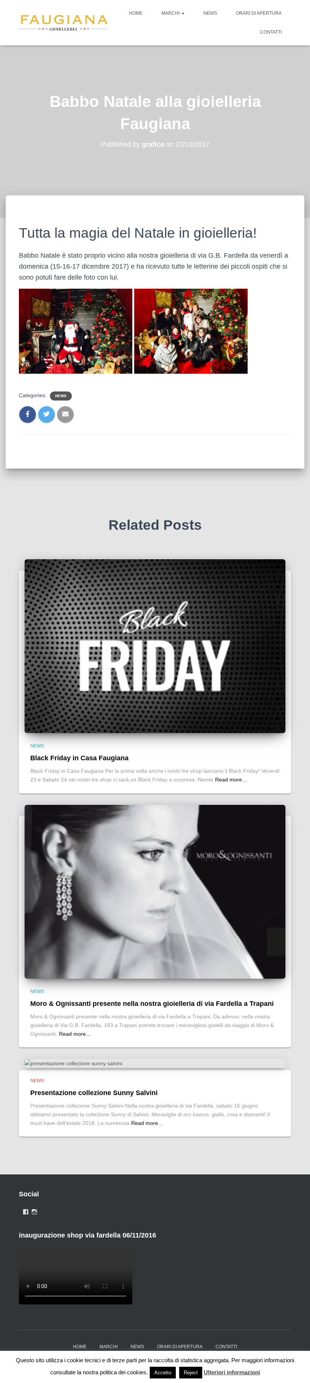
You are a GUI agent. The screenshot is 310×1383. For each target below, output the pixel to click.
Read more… (231, 780)
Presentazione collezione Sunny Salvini (94, 1093)
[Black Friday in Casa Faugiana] (155, 646)
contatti (271, 32)
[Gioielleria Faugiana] (63, 23)
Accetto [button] (162, 1372)
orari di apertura (259, 13)
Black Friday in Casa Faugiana (79, 758)
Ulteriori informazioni (232, 1372)
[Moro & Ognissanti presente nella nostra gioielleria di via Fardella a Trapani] (155, 891)
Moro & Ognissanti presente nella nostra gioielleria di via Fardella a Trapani (152, 1003)
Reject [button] (191, 1372)
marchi (171, 13)
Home (136, 13)
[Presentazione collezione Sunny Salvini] (73, 1063)
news (210, 13)
